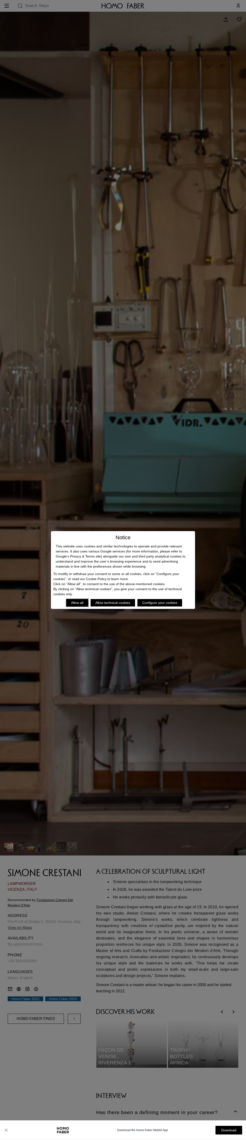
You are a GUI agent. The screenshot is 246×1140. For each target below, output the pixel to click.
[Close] (6, 1130)
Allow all (77, 603)
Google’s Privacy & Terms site (78, 556)
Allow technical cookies (112, 603)
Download (228, 1130)
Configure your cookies (159, 603)
